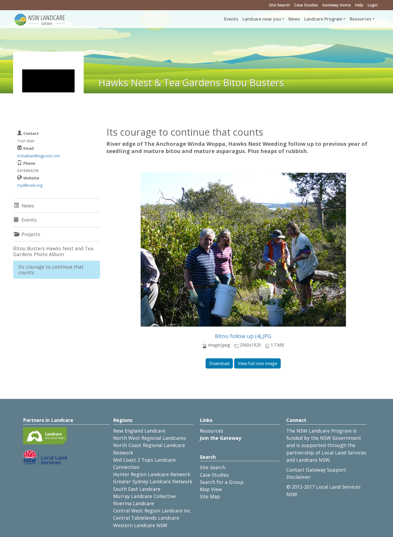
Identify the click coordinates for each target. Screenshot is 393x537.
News (294, 19)
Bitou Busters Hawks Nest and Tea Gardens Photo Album (53, 251)
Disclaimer (298, 477)
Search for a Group (222, 482)
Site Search (279, 4)
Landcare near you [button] (261, 19)
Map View (211, 489)
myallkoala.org (29, 185)
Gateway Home (336, 4)
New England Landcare (139, 431)
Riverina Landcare (133, 503)
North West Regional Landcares (149, 438)
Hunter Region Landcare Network (151, 474)
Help (359, 4)
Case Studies (306, 4)
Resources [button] (360, 19)
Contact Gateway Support (316, 470)
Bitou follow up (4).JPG (243, 336)
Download (219, 363)
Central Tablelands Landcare (146, 518)
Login (373, 4)
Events (231, 19)
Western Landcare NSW (140, 525)
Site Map (210, 496)
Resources (211, 431)
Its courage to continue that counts (51, 270)
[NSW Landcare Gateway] (40, 19)
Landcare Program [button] (323, 19)
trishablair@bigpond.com (38, 155)
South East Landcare (136, 489)
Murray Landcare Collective (144, 496)
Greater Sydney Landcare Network (152, 481)
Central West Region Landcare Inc (152, 510)
